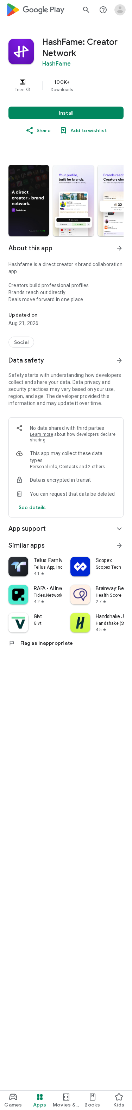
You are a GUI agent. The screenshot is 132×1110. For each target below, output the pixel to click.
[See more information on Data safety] (119, 360)
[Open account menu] (120, 9)
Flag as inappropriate (40, 643)
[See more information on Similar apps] (119, 545)
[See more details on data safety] (32, 507)
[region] (66, 85)
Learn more (41, 434)
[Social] (21, 342)
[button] (28, 89)
